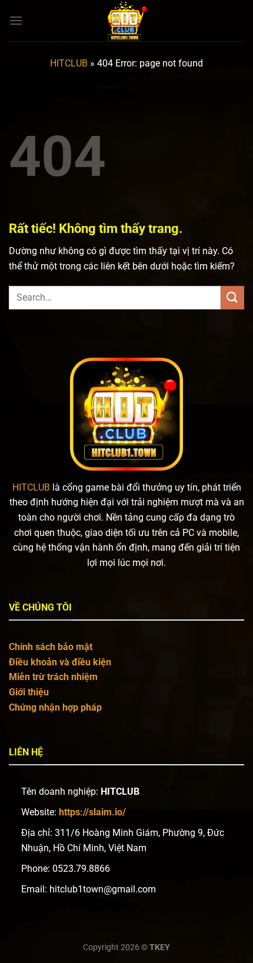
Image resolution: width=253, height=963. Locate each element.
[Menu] (16, 20)
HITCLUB (69, 63)
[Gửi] (232, 297)
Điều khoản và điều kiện (60, 662)
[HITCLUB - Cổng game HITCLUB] (126, 20)
